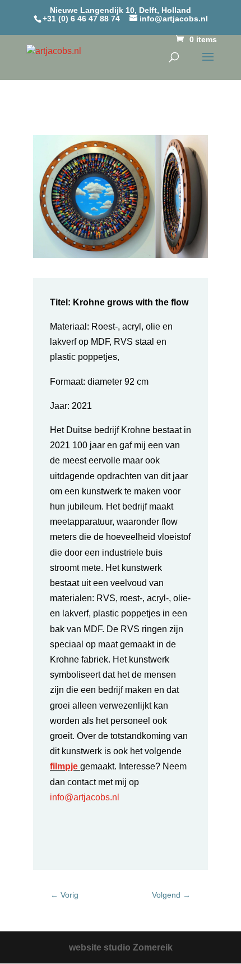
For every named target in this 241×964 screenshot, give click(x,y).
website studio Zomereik (121, 947)
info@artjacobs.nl (84, 797)
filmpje (64, 766)
